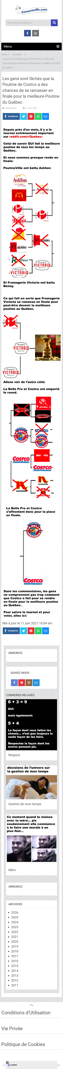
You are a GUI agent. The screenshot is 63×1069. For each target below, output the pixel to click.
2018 (14, 951)
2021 (14, 937)
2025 (14, 917)
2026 (14, 912)
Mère (12, 870)
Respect (14, 755)
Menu (8, 46)
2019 (14, 946)
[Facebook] (14, 682)
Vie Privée (12, 1028)
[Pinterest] (21, 682)
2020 (14, 942)
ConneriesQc (11, 108)
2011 (14, 985)
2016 (14, 961)
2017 (14, 956)
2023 (14, 927)
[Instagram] (29, 682)
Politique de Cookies (23, 1044)
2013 (14, 975)
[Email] (36, 682)
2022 (14, 932)
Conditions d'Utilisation (26, 1012)
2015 (14, 966)
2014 (14, 971)
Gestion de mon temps (24, 804)
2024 (14, 922)
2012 (14, 980)
